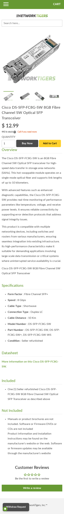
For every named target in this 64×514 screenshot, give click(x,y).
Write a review (32, 488)
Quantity (8, 137)
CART (57, 4)
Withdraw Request (16, 507)
